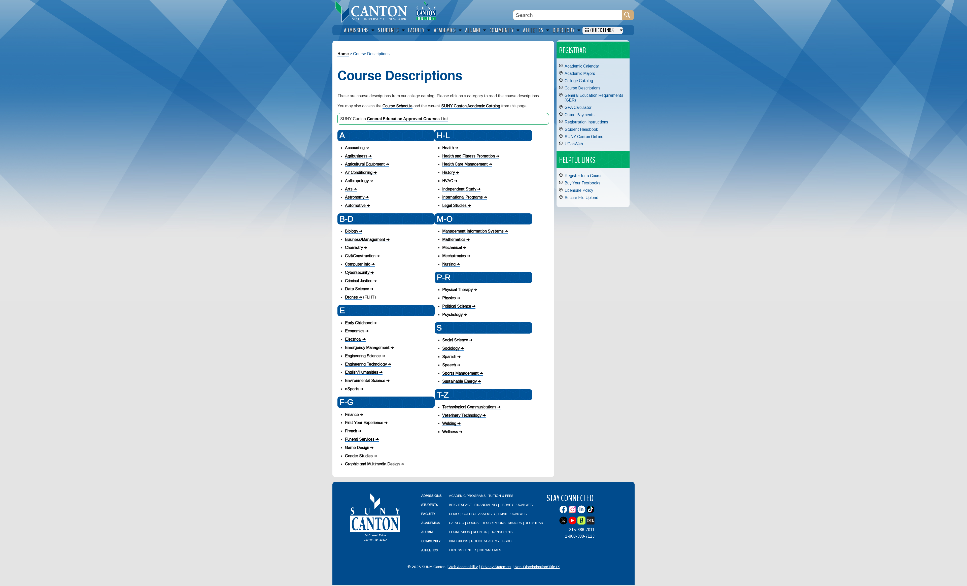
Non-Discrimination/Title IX (537, 567)
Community (431, 541)
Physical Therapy (457, 289)
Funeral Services (359, 439)
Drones (351, 297)
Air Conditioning (358, 172)
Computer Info (357, 264)
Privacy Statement (496, 567)
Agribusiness (356, 156)
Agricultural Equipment (365, 164)
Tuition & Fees (501, 496)
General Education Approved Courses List (407, 119)
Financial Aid (485, 505)
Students (429, 505)
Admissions (431, 496)
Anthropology (357, 181)
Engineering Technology (366, 364)
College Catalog (579, 81)
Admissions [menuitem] (356, 30)
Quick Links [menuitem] (602, 30)
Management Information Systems (473, 231)
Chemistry (354, 247)
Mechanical (452, 247)
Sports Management (460, 373)
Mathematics (453, 239)
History (448, 172)
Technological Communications (469, 407)
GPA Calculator (578, 107)
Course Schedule (397, 106)
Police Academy (485, 541)
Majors (515, 523)
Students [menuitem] (388, 30)
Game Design (357, 447)
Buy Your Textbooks (582, 183)
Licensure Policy (579, 190)
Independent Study (459, 189)
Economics (354, 331)
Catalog (456, 523)
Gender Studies (359, 456)
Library (507, 505)
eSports (352, 389)
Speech (449, 365)
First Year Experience (364, 422)
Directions (458, 541)
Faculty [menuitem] (416, 30)
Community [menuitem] (502, 30)
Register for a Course (584, 176)
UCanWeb (574, 144)
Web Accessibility (463, 567)
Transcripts (501, 532)
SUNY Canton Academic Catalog (470, 106)
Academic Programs (468, 496)
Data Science (357, 289)
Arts (349, 189)
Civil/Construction (360, 256)
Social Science (455, 340)
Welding (449, 423)
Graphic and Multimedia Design (372, 464)
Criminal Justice (358, 281)
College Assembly (479, 514)
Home (343, 54)
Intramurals (490, 550)
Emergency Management (367, 347)
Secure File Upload (581, 198)
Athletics (429, 550)
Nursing (449, 264)
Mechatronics (454, 256)
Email (503, 514)
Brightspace (460, 505)
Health (448, 148)
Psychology (452, 314)
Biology (351, 231)
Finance (352, 414)
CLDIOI (454, 514)
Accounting (355, 148)
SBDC (506, 541)
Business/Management (365, 239)
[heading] (373, 11)
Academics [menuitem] (445, 30)
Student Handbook (581, 129)
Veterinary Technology (461, 415)
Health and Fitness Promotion (468, 156)
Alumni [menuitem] (472, 30)
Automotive (355, 205)
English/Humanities (361, 372)
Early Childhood (358, 323)
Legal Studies (454, 205)
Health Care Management (465, 164)
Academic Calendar (582, 66)
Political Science (456, 306)
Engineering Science (363, 356)
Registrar (534, 523)
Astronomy (354, 197)
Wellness (450, 432)
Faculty (428, 514)
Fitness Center (462, 550)
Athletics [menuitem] (533, 30)
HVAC (447, 181)
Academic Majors (580, 73)
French (351, 431)
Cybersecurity (357, 272)
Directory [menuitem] (564, 30)
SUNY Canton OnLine (584, 137)
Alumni (427, 532)
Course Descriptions (582, 88)
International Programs (462, 197)
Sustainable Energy (459, 381)
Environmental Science (365, 380)
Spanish (449, 356)
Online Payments (580, 115)
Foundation (459, 532)
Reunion (480, 532)
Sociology (451, 348)
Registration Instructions (586, 122)
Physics (449, 298)
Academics (430, 523)
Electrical (353, 339)
